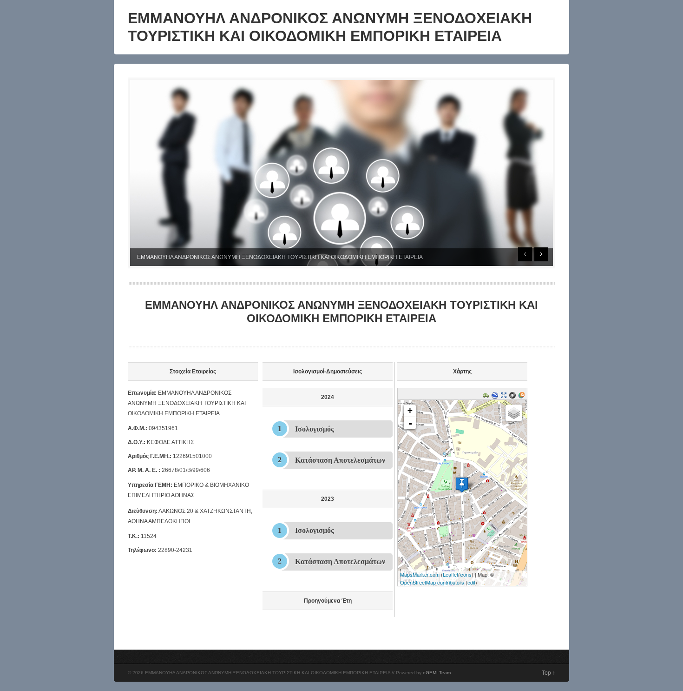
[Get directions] (487, 396)
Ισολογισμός (314, 429)
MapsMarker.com (420, 574)
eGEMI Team (437, 672)
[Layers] (514, 413)
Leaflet (450, 574)
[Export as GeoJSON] (513, 396)
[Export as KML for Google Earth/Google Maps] (496, 396)
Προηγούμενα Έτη (328, 601)
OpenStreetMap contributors (432, 582)
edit (471, 582)
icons (466, 574)
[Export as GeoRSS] (522, 396)
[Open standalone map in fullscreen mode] (504, 396)
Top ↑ (548, 673)
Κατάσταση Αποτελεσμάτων (340, 460)
